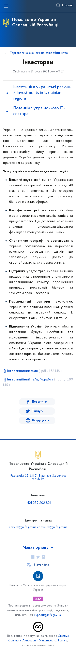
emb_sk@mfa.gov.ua (22, 527)
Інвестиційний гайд (34, 371)
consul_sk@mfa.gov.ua (52, 527)
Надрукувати (40, 420)
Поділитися (39, 401)
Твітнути (37, 411)
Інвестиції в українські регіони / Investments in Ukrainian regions (42, 93)
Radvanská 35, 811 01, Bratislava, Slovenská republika (38, 477)
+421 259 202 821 (38, 503)
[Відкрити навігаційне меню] (6, 6)
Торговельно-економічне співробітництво (39, 53)
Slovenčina (41, 565)
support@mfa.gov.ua (47, 615)
